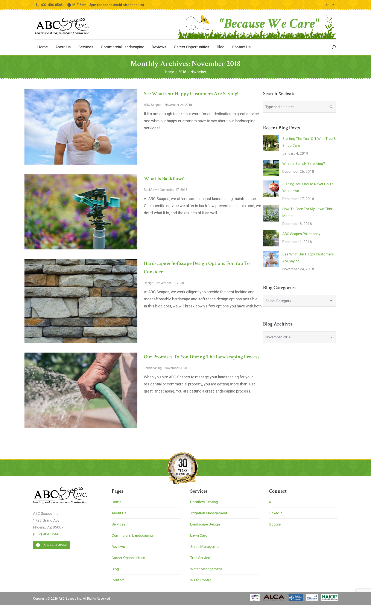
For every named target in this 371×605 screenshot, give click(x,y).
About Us (119, 513)
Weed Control (201, 580)
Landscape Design (205, 524)
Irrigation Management (208, 513)
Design (148, 283)
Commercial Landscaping (132, 535)
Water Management (206, 569)
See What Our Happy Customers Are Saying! (191, 93)
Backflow (150, 190)
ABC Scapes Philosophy (301, 234)
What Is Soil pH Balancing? (303, 163)
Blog (115, 569)
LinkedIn (275, 513)
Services (118, 524)
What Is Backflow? (164, 178)
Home (116, 502)
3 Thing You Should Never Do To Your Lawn (308, 187)
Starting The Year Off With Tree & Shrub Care (309, 142)
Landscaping (153, 368)
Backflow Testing (204, 502)
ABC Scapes (152, 105)
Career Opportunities (128, 558)
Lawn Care (198, 535)
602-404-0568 (52, 5)
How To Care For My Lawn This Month (307, 212)
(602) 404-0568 (46, 534)
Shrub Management (206, 546)
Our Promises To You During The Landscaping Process (202, 356)
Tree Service (200, 558)
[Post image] (271, 143)
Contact (118, 580)
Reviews (118, 546)
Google (275, 524)
